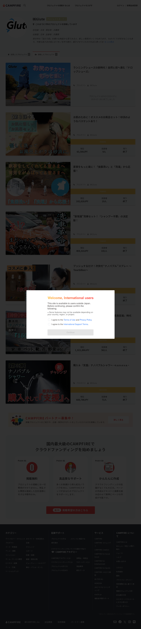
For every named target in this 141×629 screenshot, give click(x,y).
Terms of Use (69, 319)
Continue (70, 332)
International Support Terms (76, 324)
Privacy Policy (86, 319)
